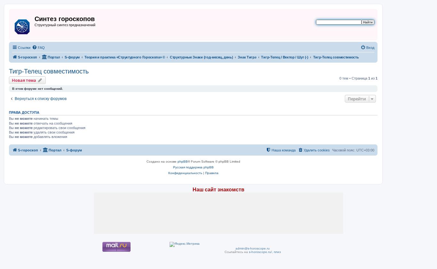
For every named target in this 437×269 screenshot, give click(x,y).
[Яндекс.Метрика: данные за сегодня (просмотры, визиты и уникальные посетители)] (185, 244)
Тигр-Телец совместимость (49, 71)
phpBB (183, 161)
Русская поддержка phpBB (193, 167)
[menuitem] (38, 47)
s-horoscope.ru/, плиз (265, 252)
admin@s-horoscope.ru (252, 248)
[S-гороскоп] (23, 25)
